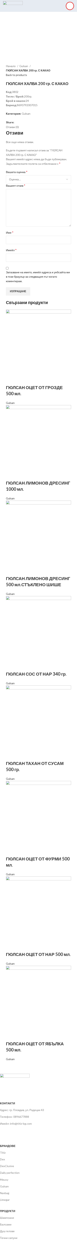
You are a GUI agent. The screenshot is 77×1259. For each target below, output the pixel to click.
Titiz (3, 1152)
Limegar (5, 1199)
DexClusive (7, 1166)
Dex (2, 1159)
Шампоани (7, 1217)
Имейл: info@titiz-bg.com (16, 1123)
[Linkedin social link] (26, 122)
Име (9, 232)
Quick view (11, 380)
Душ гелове (7, 1231)
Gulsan (24, 66)
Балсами (5, 1224)
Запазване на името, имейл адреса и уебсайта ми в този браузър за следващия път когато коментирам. (38, 277)
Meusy (4, 1179)
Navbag (4, 1193)
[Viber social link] (31, 122)
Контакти (7, 1103)
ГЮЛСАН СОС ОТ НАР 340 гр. (36, 674)
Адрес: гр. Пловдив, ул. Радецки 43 (22, 1110)
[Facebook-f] (5, 1132)
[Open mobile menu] (70, 6)
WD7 (31, 1252)
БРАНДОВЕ (7, 1146)
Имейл (11, 250)
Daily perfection (10, 1172)
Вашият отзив (15, 185)
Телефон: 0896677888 (14, 1116)
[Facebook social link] (17, 122)
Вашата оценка (16, 172)
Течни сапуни (8, 1237)
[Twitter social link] (22, 122)
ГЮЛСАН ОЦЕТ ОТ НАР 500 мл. (38, 954)
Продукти (7, 1211)
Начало (11, 66)
